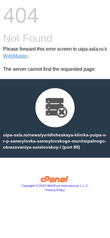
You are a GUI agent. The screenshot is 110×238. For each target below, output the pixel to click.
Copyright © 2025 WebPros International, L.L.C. (55, 185)
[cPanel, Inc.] (55, 180)
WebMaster (15, 56)
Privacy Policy (55, 190)
